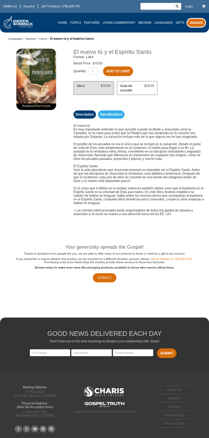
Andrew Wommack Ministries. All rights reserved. (109, 411)
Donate (196, 23)
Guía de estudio (126, 87)
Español (29, 6)
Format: (79, 57)
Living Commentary (119, 22)
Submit (166, 353)
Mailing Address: (35, 387)
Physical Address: (35, 403)
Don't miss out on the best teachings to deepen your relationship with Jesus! (104, 341)
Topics (75, 22)
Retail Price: (82, 63)
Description (85, 114)
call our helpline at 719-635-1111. (171, 259)
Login (189, 6)
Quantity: (80, 71)
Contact (174, 406)
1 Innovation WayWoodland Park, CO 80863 (34, 413)
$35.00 (149, 85)
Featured (92, 22)
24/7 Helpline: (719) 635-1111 (60, 6)
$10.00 (97, 63)
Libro (89, 57)
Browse (144, 22)
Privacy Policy (174, 415)
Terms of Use (174, 423)
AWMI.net (10, 6)
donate (104, 278)
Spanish (31, 38)
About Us (174, 390)
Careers (174, 398)
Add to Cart (118, 71)
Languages (163, 22)
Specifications (111, 114)
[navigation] (40, 6)
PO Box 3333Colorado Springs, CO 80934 (35, 393)
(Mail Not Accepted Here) (35, 407)
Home (62, 22)
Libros (43, 38)
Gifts (180, 22)
